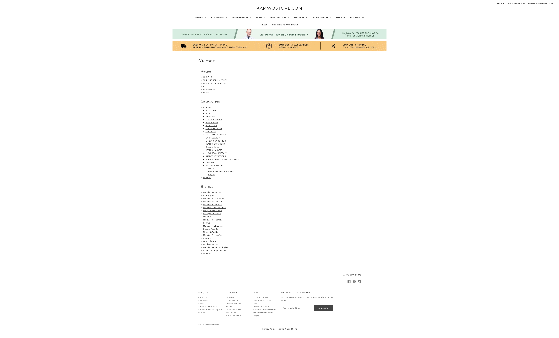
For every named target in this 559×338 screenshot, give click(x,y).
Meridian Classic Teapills (214, 207)
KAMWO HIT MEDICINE (216, 156)
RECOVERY (299, 17)
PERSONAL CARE (278, 17)
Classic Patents (210, 229)
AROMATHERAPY (240, 17)
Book (208, 113)
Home (205, 92)
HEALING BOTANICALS (215, 144)
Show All (207, 177)
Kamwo (206, 223)
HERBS (259, 17)
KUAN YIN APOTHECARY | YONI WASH (222, 159)
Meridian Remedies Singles (215, 247)
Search (500, 3)
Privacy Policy (268, 329)
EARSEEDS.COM (213, 138)
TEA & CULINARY (320, 17)
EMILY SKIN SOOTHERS (216, 141)
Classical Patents (214, 119)
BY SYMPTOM (217, 17)
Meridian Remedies (212, 192)
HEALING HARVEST (214, 150)
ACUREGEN (211, 110)
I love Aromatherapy (212, 220)
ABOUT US (340, 17)
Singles (211, 174)
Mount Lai (210, 116)
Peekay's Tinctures (212, 213)
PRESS (264, 24)
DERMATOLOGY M (214, 128)
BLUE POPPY (211, 125)
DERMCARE (211, 131)
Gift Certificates (516, 3)
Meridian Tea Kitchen (213, 226)
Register (542, 3)
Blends (211, 168)
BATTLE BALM (212, 122)
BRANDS (199, 17)
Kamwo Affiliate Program (215, 83)
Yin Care (207, 238)
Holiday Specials (210, 244)
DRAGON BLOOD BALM (216, 135)
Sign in (531, 3)
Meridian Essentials (212, 204)
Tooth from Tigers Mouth (214, 250)
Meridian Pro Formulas (214, 201)
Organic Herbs (212, 147)
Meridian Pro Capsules (213, 198)
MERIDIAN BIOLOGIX (215, 165)
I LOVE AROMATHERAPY (216, 153)
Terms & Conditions (287, 329)
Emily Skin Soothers (212, 210)
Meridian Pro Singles (212, 235)
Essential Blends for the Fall (221, 171)
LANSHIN (210, 162)
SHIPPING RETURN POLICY (285, 24)
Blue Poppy (208, 195)
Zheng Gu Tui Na (210, 232)
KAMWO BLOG (357, 17)
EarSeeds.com (209, 241)
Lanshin (207, 217)
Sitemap (202, 312)
